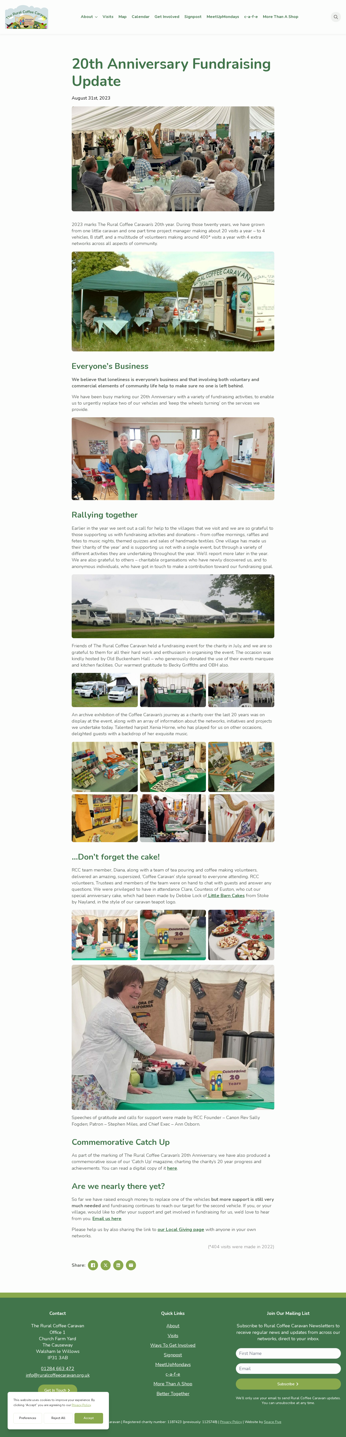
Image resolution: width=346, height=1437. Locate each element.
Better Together (173, 1394)
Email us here (106, 1219)
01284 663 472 (57, 1369)
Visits (108, 17)
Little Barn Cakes (226, 896)
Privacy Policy (231, 1422)
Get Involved (167, 17)
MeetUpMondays (223, 17)
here (172, 1168)
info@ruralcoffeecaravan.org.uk (58, 1375)
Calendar (140, 17)
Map (123, 17)
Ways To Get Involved (173, 1345)
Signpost (193, 17)
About (87, 17)
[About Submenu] (96, 17)
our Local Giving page (181, 1229)
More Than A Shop (280, 17)
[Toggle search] (336, 17)
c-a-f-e (251, 17)
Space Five (272, 1422)
